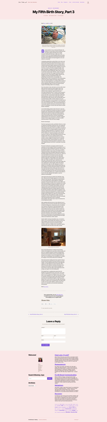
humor (70, 407)
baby (43, 308)
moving (56, 410)
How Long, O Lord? (62, 355)
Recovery (58, 394)
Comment (43, 327)
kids (73, 407)
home (77, 405)
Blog (61, 2)
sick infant (50, 308)
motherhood (74, 408)
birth (64, 404)
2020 (58, 404)
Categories (65, 2)
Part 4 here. (46, 286)
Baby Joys (50, 8)
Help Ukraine (82, 2)
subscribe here (59, 294)
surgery (56, 412)
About (70, 2)
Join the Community (75, 2)
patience (66, 410)
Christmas (77, 404)
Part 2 (49, 23)
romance (77, 410)
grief (73, 405)
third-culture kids (62, 412)
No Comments (61, 15)
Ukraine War (74, 412)
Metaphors (59, 385)
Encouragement (56, 8)
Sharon (47, 15)
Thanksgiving (58, 412)
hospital (45, 308)
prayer (70, 410)
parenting (61, 410)
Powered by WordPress (43, 419)
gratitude (70, 405)
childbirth (74, 404)
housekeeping (63, 407)
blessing (67, 404)
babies (61, 404)
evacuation (59, 405)
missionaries (68, 408)
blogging (69, 404)
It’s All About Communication (65, 375)
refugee (74, 410)
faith (62, 405)
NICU (48, 308)
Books (59, 2)
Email (55, 335)
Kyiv (75, 407)
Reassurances (60, 364)
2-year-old (56, 404)
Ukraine (68, 412)
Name (42, 335)
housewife (67, 407)
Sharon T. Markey (34, 419)
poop (68, 410)
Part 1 (45, 23)
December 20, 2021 (53, 15)
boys (71, 404)
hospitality (59, 407)
